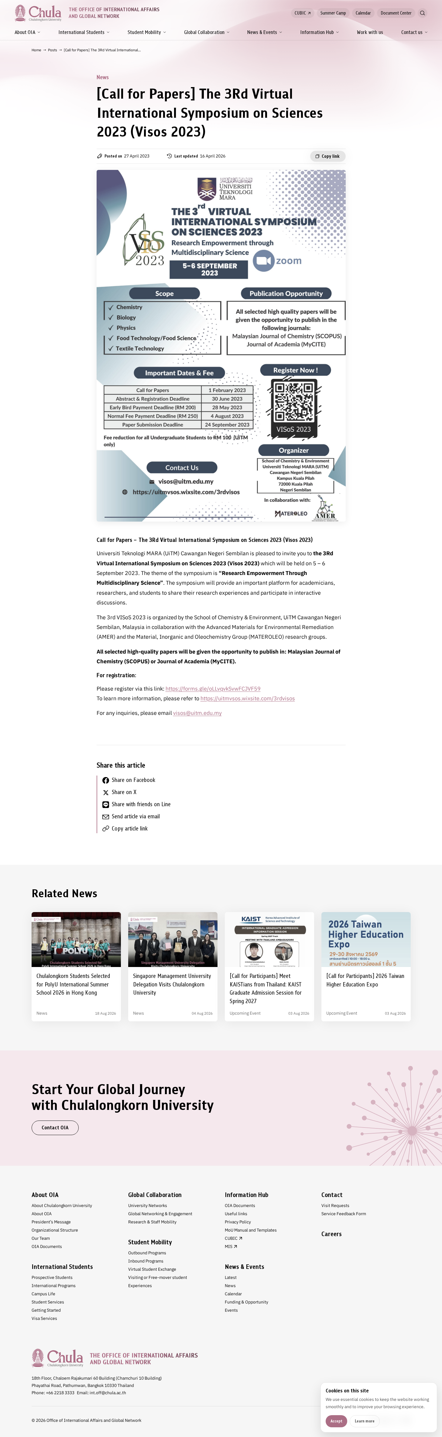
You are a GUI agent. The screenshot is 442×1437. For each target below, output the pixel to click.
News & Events (262, 32)
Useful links (236, 1213)
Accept (336, 1421)
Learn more (365, 1421)
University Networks (147, 1205)
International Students (81, 32)
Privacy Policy (238, 1222)
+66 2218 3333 (60, 1392)
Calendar (363, 13)
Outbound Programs (147, 1253)
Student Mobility (144, 32)
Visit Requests (335, 1205)
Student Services (48, 1302)
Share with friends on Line (141, 804)
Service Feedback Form (343, 1213)
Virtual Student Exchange (152, 1269)
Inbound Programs (145, 1261)
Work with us (370, 32)
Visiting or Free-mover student (157, 1277)
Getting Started (46, 1310)
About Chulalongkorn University (62, 1205)
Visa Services (44, 1318)
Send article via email (136, 816)
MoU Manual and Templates (251, 1230)
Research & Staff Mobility (152, 1222)
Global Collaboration (204, 32)
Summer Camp (333, 13)
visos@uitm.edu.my (197, 712)
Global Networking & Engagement (160, 1213)
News (230, 1285)
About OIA (25, 32)
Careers (331, 1234)
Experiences (140, 1285)
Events (231, 1310)
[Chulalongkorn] (38, 13)
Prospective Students (52, 1277)
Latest (231, 1277)
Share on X (124, 792)
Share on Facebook (133, 779)
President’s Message (51, 1222)
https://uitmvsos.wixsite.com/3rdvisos (247, 698)
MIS (228, 1246)
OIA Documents (47, 1246)
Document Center (396, 13)
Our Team (41, 1238)
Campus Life (43, 1294)
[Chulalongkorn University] (115, 1358)
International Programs (54, 1285)
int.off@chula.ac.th (108, 1392)
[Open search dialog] (422, 13)
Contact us (412, 32)
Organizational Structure (55, 1230)
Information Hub (317, 32)
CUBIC (300, 13)
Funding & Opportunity (246, 1302)
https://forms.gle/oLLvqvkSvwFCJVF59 (213, 688)
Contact (332, 1195)
